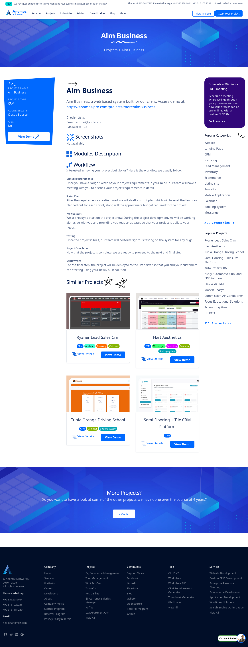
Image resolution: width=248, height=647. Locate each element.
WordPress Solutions (222, 602)
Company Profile (54, 603)
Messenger (212, 213)
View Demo (26, 137)
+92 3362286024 (13, 599)
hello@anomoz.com (15, 622)
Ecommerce (212, 178)
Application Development (225, 597)
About (48, 598)
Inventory (211, 172)
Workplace (174, 578)
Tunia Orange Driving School (98, 419)
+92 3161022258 (13, 604)
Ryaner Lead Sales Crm (98, 337)
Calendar (210, 201)
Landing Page (213, 149)
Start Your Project (228, 13)
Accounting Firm (215, 307)
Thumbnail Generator (181, 597)
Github (131, 614)
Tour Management (97, 578)
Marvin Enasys (214, 290)
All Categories (217, 223)
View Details (85, 354)
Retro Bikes (92, 593)
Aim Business (132, 49)
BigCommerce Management (103, 573)
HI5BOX (209, 313)
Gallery (131, 598)
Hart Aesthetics (167, 337)
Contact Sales (227, 638)
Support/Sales (135, 573)
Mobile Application (217, 195)
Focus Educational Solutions (223, 301)
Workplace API (177, 583)
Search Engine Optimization (227, 607)
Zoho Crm (91, 588)
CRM (207, 154)
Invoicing (210, 160)
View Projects (204, 13)
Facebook (132, 578)
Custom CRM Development (226, 578)
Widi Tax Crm (93, 583)
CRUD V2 (173, 573)
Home (47, 573)
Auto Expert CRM (216, 268)
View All (124, 514)
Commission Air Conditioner (223, 296)
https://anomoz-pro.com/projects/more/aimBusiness (110, 106)
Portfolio (49, 583)
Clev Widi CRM (214, 284)
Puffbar (90, 607)
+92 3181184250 (13, 609)
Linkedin (132, 583)
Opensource (134, 603)
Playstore (132, 588)
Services (49, 578)
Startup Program (54, 608)
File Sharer (174, 602)
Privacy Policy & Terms (57, 619)
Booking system (215, 207)
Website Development (223, 573)
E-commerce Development (225, 592)
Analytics (210, 189)
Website (210, 143)
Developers (51, 593)
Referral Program (54, 614)
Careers (49, 588)
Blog (129, 593)
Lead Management (217, 166)
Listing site (211, 183)
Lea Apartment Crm (97, 612)
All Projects (215, 323)
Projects (111, 49)
